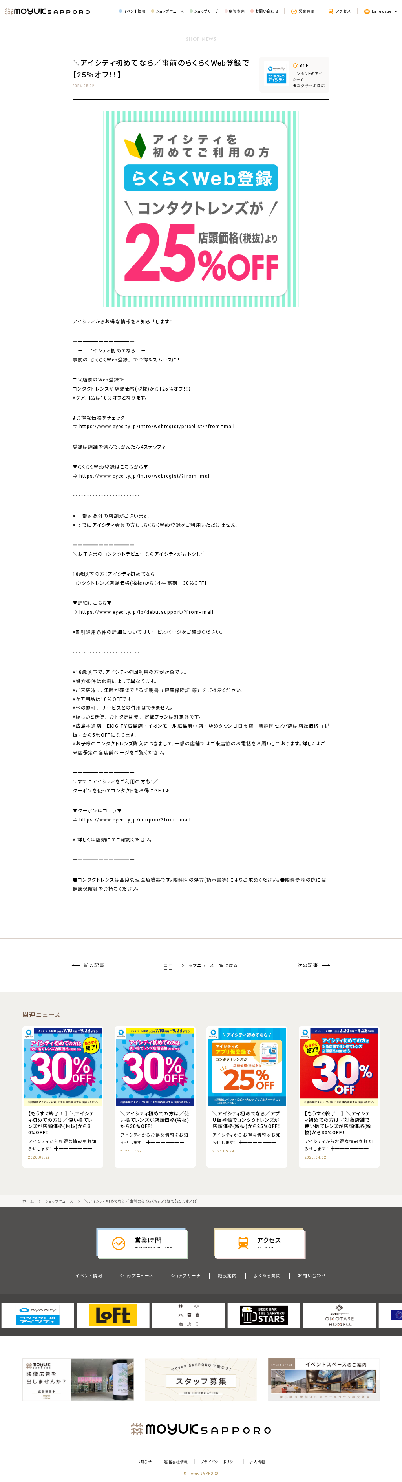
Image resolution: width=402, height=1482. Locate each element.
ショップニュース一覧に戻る (209, 965)
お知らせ (144, 1462)
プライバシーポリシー (219, 1462)
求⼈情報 (257, 1462)
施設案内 (227, 1276)
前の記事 (94, 965)
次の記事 (308, 965)
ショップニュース (136, 1276)
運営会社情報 (176, 1462)
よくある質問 (267, 1276)
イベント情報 (88, 1276)
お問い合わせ (312, 1276)
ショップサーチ (186, 1276)
